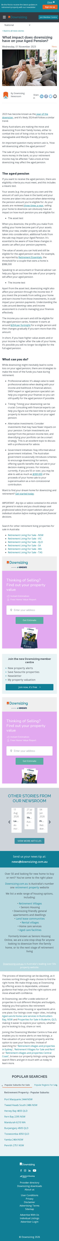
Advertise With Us (29, 1214)
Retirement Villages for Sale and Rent (35, 1049)
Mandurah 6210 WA (14, 1122)
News (54, 46)
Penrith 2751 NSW (14, 1145)
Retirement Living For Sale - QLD (25, 542)
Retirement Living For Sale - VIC (25, 538)
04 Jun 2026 (42, 813)
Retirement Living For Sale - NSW (25, 535)
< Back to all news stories (13, 30)
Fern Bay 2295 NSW (14, 1116)
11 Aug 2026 (16, 813)
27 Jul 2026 (29, 811)
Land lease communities (30, 918)
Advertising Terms (29, 1205)
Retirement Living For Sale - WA (25, 549)
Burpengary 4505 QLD (16, 1128)
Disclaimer (29, 1202)
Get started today (24, 493)
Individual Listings (29, 1218)
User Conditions (29, 1195)
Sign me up (50, 7)
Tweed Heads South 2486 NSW (20, 1105)
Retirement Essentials (30, 257)
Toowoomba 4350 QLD (16, 1133)
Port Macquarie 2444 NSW (18, 1099)
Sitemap (29, 1209)
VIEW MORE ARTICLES (29, 840)
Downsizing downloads (29, 1186)
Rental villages (30, 922)
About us (29, 1189)
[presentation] (9, 821)
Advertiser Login (29, 1221)
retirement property (27, 887)
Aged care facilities (30, 930)
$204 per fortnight (21, 325)
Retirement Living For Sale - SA (24, 545)
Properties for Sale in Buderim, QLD (37, 1019)
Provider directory (29, 1182)
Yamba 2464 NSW (13, 1139)
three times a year (33, 205)
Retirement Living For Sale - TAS (25, 552)
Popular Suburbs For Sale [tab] (17, 1085)
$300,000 (37, 474)
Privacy (29, 1198)
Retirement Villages (30, 903)
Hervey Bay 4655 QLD (15, 1110)
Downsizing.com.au (16, 883)
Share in (36, 96)
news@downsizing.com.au (30, 862)
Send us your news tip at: (29, 856)
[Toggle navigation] (4, 17)
